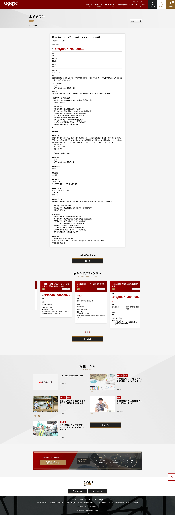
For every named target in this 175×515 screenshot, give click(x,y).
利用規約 (80, 506)
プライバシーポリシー (91, 506)
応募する (87, 261)
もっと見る (87, 339)
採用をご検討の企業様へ (139, 2)
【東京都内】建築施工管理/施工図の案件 (51, 285)
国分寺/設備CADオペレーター (119, 284)
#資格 (91, 392)
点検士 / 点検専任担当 (81, 284)
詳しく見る (105, 425)
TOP (30, 26)
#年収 (34, 416)
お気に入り (61, 289)
